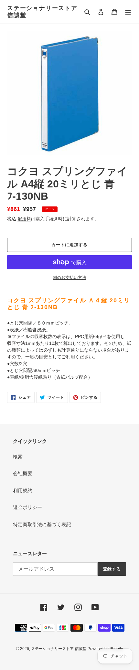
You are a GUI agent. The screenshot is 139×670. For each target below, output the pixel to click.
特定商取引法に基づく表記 (42, 524)
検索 (18, 456)
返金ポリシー (27, 507)
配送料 (24, 218)
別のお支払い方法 (69, 277)
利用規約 (22, 490)
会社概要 (22, 473)
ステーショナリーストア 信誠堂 (42, 11)
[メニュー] (128, 12)
